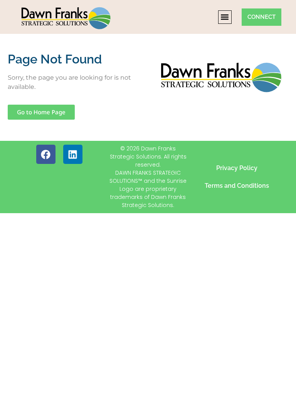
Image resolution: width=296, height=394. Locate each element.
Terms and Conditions (237, 185)
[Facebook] (46, 154)
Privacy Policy (236, 168)
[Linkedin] (72, 154)
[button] (225, 17)
